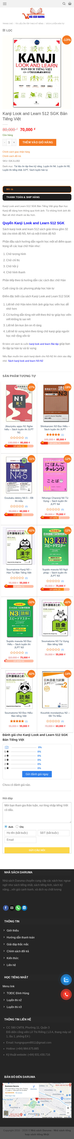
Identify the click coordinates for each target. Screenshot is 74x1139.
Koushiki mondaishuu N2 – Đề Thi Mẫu (55, 714)
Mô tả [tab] (9, 189)
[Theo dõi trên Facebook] (6, 908)
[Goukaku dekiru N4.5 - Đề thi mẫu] (19, 474)
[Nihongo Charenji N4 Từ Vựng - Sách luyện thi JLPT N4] (55, 474)
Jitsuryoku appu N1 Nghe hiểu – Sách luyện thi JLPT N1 (19, 429)
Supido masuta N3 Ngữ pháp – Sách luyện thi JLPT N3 (55, 572)
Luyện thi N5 (63, 166)
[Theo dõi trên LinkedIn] (24, 908)
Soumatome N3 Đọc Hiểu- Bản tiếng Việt (19, 714)
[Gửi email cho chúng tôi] (12, 908)
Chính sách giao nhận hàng (16, 152)
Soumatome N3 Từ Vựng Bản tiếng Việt (55, 643)
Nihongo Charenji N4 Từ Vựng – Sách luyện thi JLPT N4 (55, 501)
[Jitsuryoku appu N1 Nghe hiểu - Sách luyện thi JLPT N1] (19, 403)
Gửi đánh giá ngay (37, 774)
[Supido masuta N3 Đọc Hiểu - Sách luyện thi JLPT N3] (19, 618)
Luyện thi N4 (49, 166)
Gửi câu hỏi (37, 850)
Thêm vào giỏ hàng (38, 142)
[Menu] (5, 3)
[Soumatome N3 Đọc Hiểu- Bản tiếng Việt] (19, 689)
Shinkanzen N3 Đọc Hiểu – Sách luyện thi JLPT (55, 428)
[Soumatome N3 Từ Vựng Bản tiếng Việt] (55, 618)
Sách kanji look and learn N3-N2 (25, 360)
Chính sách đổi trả (12, 156)
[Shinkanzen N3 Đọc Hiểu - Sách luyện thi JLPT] (55, 403)
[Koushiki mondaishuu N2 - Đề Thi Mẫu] (55, 689)
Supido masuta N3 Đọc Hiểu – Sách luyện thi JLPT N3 (18, 644)
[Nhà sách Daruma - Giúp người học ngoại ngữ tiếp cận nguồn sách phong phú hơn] (37, 13)
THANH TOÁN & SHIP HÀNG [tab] (23, 197)
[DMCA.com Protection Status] (13, 1062)
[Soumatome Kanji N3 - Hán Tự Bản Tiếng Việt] (19, 546)
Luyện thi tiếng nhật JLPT (15, 170)
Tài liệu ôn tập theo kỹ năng (29, 24)
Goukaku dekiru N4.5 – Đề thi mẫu (18, 499)
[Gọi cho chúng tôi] (18, 908)
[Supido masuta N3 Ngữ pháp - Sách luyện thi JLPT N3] (55, 546)
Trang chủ (8, 24)
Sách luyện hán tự (55, 24)
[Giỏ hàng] (69, 3)
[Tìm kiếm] (64, 3)
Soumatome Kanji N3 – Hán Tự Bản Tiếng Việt (18, 571)
